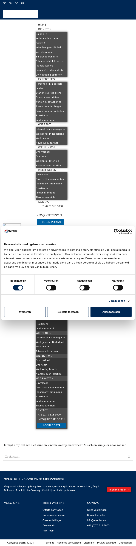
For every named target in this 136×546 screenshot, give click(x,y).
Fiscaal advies (44, 65)
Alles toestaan (111, 311)
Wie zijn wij (46, 147)
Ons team (41, 156)
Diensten (45, 29)
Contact (44, 201)
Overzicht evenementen (50, 179)
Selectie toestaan (68, 311)
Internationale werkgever (50, 129)
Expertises (46, 79)
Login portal (51, 221)
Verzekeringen (44, 52)
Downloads (42, 174)
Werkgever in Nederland (50, 133)
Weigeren (25, 311)
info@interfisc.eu (51, 419)
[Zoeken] (129, 457)
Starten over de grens (49, 93)
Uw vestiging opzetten (49, 74)
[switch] (51, 287)
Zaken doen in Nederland (50, 111)
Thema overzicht (46, 197)
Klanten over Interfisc (49, 165)
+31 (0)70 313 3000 (51, 206)
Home (42, 24)
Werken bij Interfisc (47, 161)
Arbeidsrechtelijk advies (50, 61)
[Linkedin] (13, 511)
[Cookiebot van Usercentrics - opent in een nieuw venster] (116, 231)
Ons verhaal (43, 152)
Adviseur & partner (47, 143)
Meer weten (47, 169)
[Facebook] (7, 511)
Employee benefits (47, 56)
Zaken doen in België (48, 106)
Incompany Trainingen (49, 183)
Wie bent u (45, 124)
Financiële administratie (50, 70)
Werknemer (42, 138)
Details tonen (117, 300)
